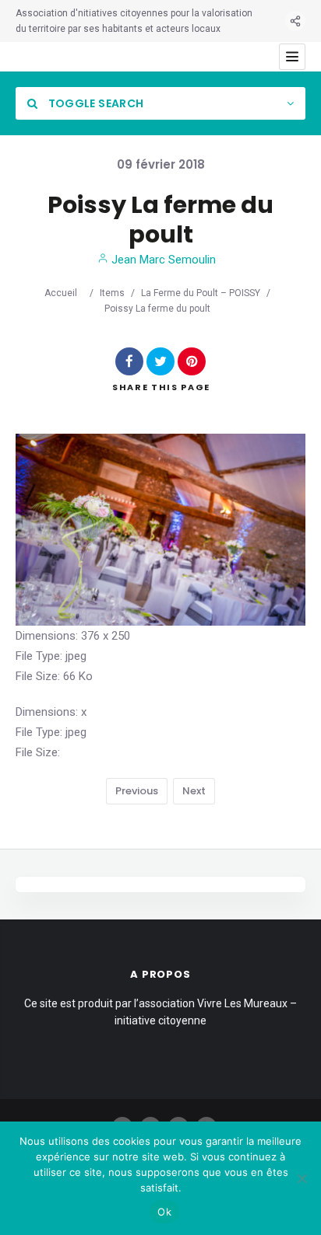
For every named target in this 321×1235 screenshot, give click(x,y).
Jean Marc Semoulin (162, 260)
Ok (164, 1211)
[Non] (301, 1178)
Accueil (60, 293)
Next (194, 790)
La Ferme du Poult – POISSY (200, 293)
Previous (136, 790)
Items (112, 293)
